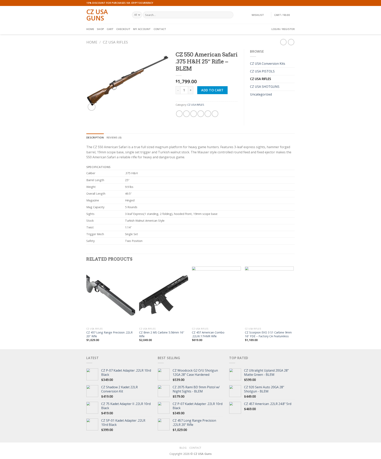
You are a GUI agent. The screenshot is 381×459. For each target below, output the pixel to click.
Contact (160, 29)
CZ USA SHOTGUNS (264, 86)
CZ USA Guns (97, 15)
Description (95, 137)
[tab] (95, 137)
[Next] (293, 307)
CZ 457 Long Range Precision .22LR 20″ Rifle (109, 334)
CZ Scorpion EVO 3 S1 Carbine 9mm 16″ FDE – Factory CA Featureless (268, 334)
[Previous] (86, 307)
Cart (110, 29)
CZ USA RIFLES (115, 42)
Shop (100, 29)
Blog (183, 447)
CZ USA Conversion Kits (267, 63)
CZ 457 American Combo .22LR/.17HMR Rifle (208, 334)
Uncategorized (261, 94)
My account (142, 29)
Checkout (123, 29)
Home (90, 29)
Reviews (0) (114, 137)
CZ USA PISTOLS (262, 71)
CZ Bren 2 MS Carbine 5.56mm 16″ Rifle (161, 334)
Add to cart (212, 90)
